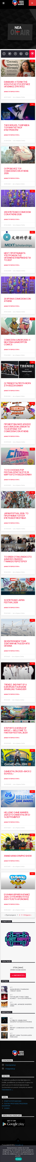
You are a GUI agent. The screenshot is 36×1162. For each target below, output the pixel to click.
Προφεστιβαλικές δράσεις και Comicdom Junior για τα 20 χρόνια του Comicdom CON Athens (17, 428)
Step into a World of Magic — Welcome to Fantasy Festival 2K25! (16, 730)
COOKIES (7, 1108)
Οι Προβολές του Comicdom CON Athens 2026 (16, 171)
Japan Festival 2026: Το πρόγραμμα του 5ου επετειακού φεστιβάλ (16, 515)
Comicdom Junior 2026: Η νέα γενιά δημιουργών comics (17, 342)
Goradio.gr (19, 1145)
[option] (18, 940)
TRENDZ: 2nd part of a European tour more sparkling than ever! (15, 687)
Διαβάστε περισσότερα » (12, 91)
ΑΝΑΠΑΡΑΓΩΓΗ (18, 975)
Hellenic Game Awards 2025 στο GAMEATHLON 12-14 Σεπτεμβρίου (17, 814)
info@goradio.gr (10, 1069)
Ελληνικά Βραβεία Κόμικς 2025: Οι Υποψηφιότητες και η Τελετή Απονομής (17, 897)
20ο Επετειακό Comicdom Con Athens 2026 (17, 213)
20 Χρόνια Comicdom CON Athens (17, 299)
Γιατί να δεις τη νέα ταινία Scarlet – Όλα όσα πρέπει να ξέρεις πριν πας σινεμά (20, 997)
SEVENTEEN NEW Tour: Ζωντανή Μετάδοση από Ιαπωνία (17, 643)
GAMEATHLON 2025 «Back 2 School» (17, 772)
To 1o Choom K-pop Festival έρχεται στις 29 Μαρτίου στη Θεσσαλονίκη (17, 472)
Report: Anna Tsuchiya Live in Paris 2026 (21, 1036)
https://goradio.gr (10, 1065)
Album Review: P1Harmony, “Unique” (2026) (19, 989)
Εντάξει (18, 1159)
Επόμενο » (27, 915)
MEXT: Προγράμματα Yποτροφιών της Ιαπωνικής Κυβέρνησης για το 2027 (17, 256)
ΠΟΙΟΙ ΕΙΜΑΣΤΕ (7, 1090)
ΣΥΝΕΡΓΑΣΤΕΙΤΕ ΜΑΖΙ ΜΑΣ (12, 1101)
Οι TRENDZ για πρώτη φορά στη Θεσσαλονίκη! (17, 384)
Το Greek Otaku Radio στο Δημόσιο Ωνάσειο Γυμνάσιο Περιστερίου (18, 559)
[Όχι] (33, 1154)
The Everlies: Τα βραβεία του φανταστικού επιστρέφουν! (16, 127)
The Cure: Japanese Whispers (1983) (21, 1005)
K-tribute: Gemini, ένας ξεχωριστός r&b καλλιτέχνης (21, 1021)
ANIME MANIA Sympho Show (18, 855)
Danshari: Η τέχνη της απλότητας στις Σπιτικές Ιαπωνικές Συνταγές (17, 84)
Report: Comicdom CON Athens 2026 (22, 1028)
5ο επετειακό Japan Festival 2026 (14, 601)
